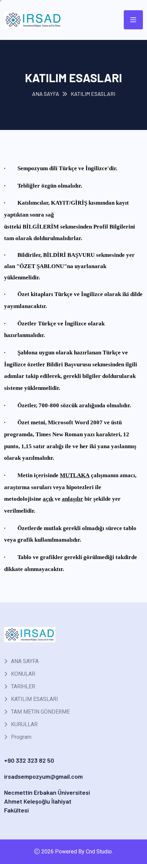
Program (21, 737)
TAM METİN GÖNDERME (40, 711)
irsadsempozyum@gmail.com (43, 776)
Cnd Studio (99, 851)
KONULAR (23, 674)
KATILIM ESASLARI (34, 699)
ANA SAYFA (45, 93)
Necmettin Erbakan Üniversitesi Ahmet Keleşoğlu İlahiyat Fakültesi (47, 801)
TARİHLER (23, 686)
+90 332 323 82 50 (29, 760)
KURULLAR (24, 724)
